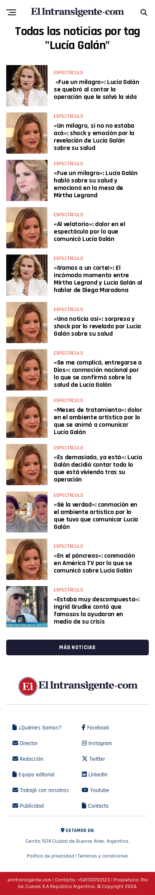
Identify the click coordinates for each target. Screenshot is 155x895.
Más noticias (77, 647)
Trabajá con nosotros (43, 790)
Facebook (97, 727)
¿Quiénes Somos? (39, 727)
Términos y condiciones (103, 856)
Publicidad (31, 806)
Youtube (98, 790)
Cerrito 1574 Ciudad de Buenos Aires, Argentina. (77, 835)
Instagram (99, 743)
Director (28, 743)
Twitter (96, 759)
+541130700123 (93, 880)
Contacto (97, 806)
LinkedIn (97, 774)
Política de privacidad (50, 856)
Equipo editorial (36, 774)
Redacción (30, 759)
